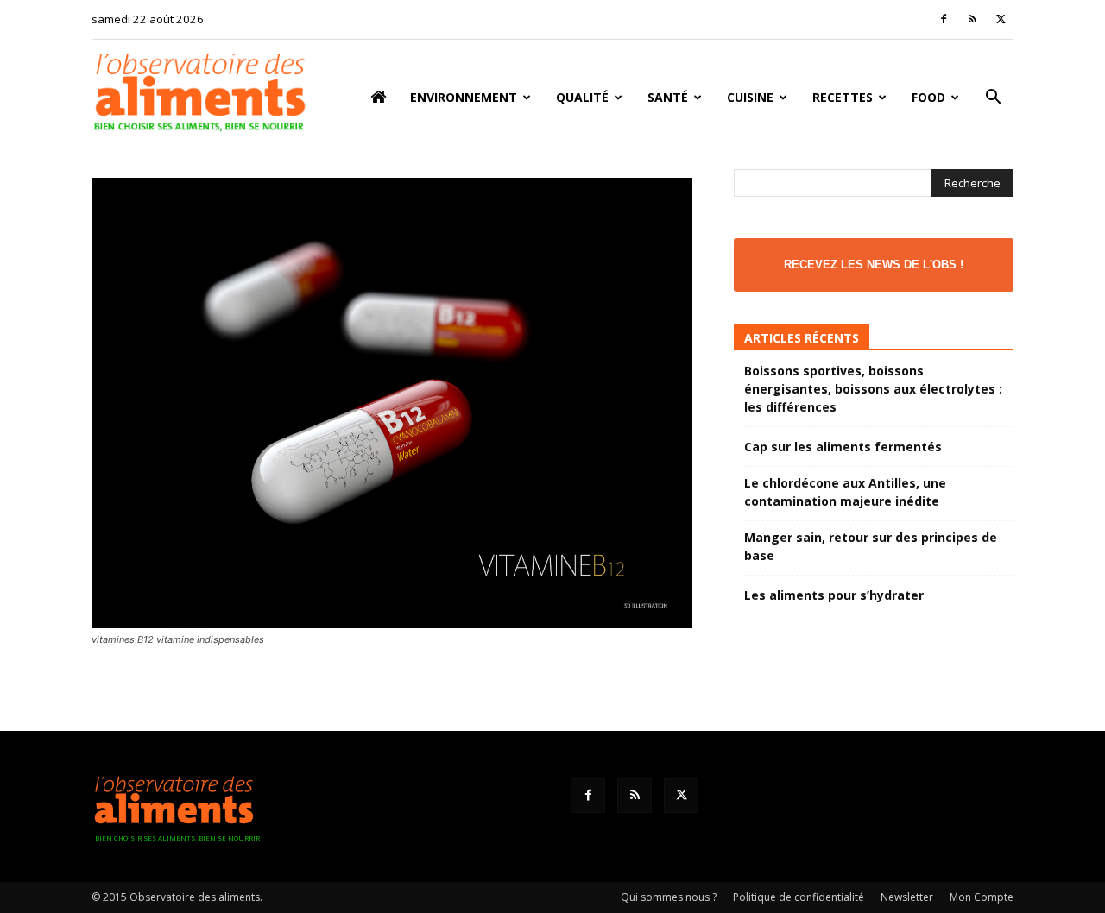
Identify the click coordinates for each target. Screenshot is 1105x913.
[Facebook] (944, 19)
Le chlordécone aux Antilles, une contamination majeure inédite (845, 492)
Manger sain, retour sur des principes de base (870, 546)
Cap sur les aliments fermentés (843, 446)
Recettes (842, 97)
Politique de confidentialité (798, 897)
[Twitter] (1000, 19)
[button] (992, 99)
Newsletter (907, 897)
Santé (667, 97)
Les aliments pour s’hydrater (834, 595)
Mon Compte (981, 897)
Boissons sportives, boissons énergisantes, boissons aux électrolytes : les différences (873, 388)
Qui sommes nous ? (669, 897)
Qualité (582, 97)
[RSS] (972, 19)
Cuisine (750, 97)
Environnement (463, 97)
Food (928, 97)
